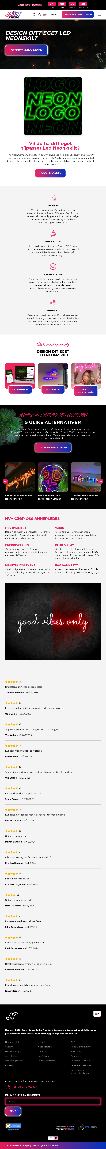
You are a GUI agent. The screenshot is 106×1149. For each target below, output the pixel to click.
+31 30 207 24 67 (24, 1087)
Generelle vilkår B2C (81, 1060)
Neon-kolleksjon (13, 1042)
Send (13, 1111)
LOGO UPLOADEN (50, 173)
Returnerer (76, 1056)
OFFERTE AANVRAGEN (26, 50)
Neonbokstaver (45, 1047)
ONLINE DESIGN (20, 389)
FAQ (73, 1042)
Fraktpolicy (76, 1051)
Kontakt (9, 1065)
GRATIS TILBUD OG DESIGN (78, 14)
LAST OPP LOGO (53, 389)
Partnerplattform (46, 1060)
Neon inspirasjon (13, 1051)
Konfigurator (44, 1056)
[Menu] (99, 14)
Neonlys (42, 1051)
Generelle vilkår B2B (81, 1065)
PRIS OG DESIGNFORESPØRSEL (86, 390)
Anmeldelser (11, 1056)
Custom (9, 1047)
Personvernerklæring (81, 1047)
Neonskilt (42, 1042)
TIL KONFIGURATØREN (53, 447)
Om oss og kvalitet (14, 1060)
